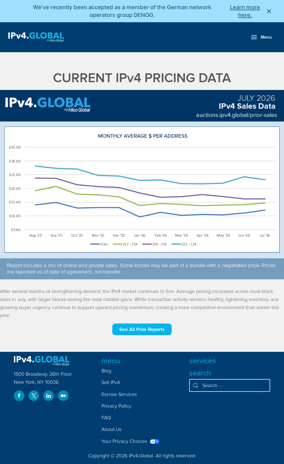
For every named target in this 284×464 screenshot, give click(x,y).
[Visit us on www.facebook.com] (19, 395)
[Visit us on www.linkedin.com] (48, 395)
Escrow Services (119, 394)
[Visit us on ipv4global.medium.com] (63, 395)
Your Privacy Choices (125, 441)
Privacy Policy (116, 406)
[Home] (36, 37)
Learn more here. (245, 11)
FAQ (106, 417)
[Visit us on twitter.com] (34, 395)
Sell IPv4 (111, 382)
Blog (106, 370)
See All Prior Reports (142, 329)
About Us (111, 429)
